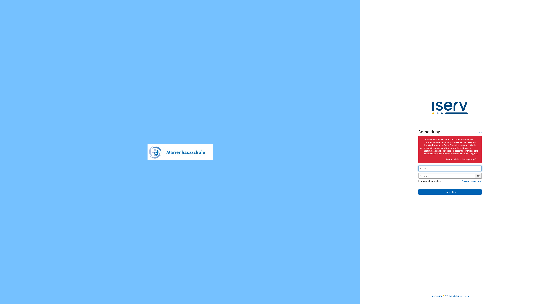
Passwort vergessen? (472, 181)
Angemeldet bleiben (431, 181)
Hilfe (480, 132)
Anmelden (451, 192)
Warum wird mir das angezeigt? (461, 159)
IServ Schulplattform (459, 295)
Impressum (436, 295)
